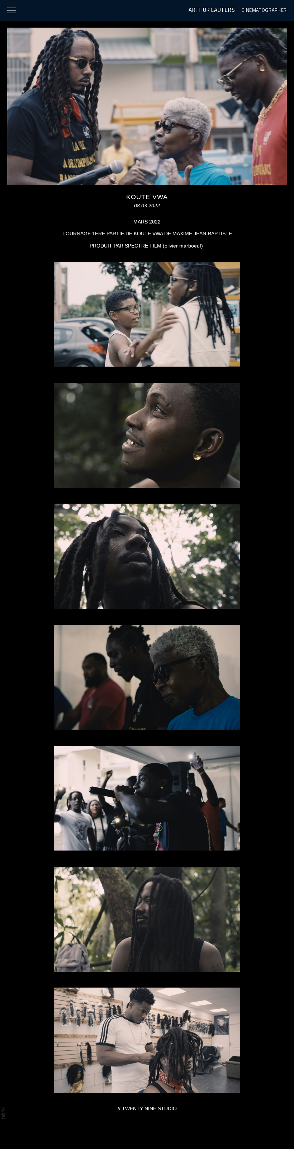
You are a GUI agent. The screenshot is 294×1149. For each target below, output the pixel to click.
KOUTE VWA (146, 197)
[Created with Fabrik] (3, 1113)
